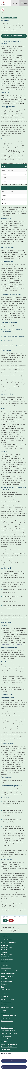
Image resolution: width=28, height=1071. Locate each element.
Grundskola (14, 17)
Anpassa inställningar (14, 1067)
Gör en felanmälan (6, 1002)
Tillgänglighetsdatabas (14, 1007)
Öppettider (4, 984)
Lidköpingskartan (13, 1018)
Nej (11, 920)
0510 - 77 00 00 (8, 939)
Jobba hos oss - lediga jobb (8, 1015)
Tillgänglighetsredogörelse (8, 973)
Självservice (4, 17)
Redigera (3, 1010)
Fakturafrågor (5, 979)
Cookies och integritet (7, 976)
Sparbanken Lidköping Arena (9, 1033)
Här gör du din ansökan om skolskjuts (12, 36)
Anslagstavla (4, 997)
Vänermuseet (4, 1041)
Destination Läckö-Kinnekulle (14, 1047)
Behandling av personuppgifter (9, 971)
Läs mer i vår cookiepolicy (8, 1056)
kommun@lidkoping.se (10, 942)
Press (2, 987)
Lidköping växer (5, 1039)
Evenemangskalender (14, 1021)
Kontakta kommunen (6, 981)
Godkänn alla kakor (14, 1060)
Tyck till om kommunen (14, 999)
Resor (9, 17)
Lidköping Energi (12, 1049)
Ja (5, 920)
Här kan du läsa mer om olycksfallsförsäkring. (13, 644)
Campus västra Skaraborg (8, 1031)
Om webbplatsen (6, 968)
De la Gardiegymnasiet (7, 1028)
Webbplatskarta (5, 990)
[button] (15, 3)
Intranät (10, 1013)
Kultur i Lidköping (6, 1036)
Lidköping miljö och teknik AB (9, 1044)
